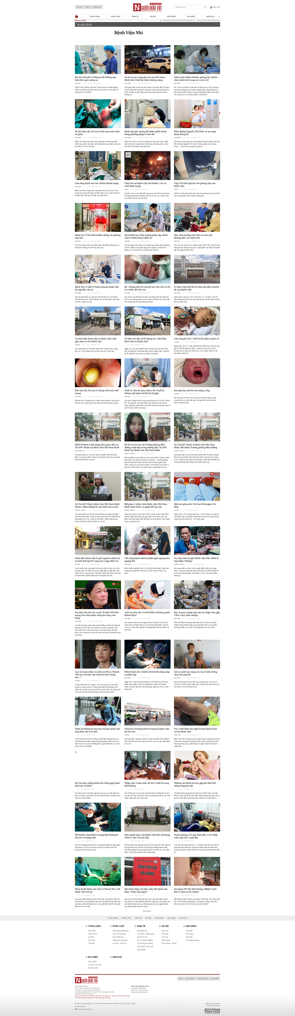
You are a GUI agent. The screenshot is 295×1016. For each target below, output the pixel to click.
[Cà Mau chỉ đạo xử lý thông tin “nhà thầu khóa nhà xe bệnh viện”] (147, 321)
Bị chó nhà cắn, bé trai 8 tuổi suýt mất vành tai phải (97, 133)
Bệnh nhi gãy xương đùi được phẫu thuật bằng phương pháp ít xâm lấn (145, 133)
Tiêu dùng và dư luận (145, 946)
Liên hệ (79, 7)
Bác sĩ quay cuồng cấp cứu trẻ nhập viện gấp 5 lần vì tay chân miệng (197, 613)
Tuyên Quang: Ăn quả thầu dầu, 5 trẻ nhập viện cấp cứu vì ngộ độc (196, 836)
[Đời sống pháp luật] (196, 1011)
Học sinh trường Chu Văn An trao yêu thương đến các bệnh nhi (193, 236)
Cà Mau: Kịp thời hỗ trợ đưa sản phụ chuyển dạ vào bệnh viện (196, 288)
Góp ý (87, 7)
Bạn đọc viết (93, 968)
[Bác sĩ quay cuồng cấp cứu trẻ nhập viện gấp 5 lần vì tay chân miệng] (197, 594)
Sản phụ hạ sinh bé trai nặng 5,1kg (192, 390)
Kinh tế (135, 17)
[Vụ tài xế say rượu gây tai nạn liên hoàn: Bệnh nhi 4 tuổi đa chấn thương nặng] (147, 59)
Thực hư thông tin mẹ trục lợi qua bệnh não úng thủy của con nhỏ (97, 730)
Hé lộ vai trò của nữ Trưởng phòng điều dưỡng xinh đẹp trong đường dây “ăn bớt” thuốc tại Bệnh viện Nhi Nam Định (145, 447)
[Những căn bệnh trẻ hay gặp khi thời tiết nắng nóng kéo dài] (197, 765)
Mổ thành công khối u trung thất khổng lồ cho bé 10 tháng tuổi (96, 836)
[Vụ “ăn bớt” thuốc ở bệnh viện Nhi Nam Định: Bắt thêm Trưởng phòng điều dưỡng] (197, 427)
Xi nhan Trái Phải (94, 965)
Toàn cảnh (95, 17)
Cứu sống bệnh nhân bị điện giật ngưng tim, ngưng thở (147, 559)
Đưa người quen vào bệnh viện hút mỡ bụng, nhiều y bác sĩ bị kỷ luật (147, 836)
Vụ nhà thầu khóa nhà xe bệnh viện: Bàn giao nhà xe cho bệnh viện (96, 340)
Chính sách (92, 934)
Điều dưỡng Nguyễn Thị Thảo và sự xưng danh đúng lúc (195, 133)
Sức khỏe (127, 83)
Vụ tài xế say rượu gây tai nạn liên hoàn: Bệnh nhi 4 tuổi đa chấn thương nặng (145, 78)
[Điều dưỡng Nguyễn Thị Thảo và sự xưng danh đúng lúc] (197, 113)
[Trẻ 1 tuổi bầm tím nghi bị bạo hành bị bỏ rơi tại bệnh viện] (197, 711)
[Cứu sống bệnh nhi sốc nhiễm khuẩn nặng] (98, 165)
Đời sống (171, 17)
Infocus (210, 17)
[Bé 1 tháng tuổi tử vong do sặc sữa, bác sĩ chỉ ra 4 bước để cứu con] (147, 269)
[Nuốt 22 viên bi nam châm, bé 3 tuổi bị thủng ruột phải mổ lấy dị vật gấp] (147, 372)
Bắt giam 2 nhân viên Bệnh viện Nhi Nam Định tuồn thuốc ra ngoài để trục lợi (145, 505)
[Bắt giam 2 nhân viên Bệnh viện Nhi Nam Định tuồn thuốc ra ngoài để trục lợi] (147, 486)
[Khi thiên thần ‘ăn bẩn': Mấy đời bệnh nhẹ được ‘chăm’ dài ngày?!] (147, 871)
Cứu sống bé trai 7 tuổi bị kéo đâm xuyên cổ (196, 338)
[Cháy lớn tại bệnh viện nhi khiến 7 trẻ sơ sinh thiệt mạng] (147, 165)
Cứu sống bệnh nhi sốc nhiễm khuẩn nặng (97, 183)
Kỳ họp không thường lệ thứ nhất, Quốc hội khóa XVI (129, 20)
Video (126, 189)
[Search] (205, 7)
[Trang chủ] (147, 7)
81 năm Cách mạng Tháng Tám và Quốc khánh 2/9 (165, 20)
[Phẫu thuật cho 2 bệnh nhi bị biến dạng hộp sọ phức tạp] (147, 654)
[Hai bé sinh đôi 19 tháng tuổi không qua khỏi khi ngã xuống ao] (98, 59)
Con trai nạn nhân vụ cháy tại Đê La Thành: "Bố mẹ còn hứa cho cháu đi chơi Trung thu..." (97, 674)
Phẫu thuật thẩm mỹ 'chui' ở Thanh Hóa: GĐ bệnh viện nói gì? (97, 890)
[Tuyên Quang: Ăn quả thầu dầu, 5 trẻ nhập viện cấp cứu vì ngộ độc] (197, 817)
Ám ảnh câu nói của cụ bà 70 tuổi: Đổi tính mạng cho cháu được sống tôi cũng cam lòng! (97, 615)
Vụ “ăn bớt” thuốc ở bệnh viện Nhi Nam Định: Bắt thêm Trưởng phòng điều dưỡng (195, 446)
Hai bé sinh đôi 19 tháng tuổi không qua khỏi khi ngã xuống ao (95, 78)
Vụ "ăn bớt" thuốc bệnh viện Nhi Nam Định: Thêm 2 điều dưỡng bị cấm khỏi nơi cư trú (97, 505)
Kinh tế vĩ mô (142, 937)
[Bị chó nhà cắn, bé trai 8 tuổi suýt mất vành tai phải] (98, 113)
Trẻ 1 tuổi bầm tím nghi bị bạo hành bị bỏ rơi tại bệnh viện (195, 730)
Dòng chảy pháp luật (121, 931)
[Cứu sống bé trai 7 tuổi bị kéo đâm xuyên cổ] (197, 321)
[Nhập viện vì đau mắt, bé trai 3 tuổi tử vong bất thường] (147, 765)
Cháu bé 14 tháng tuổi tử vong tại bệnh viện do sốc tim (146, 730)
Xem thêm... (147, 911)
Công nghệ (141, 950)
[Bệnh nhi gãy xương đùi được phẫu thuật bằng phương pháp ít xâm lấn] (147, 113)
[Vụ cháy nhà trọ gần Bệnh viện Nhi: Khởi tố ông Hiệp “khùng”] (197, 540)
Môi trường (166, 940)
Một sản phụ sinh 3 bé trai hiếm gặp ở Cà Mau (195, 505)
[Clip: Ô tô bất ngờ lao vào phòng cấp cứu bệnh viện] (197, 165)
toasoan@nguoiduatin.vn (84, 1009)
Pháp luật (116, 17)
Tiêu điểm (92, 931)
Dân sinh (77, 83)
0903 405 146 (81, 1006)
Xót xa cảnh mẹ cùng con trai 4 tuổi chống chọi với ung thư (195, 673)
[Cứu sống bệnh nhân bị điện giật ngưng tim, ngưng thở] (147, 540)
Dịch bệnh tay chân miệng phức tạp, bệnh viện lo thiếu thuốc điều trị (146, 236)
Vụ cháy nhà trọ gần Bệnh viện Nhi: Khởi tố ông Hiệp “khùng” (196, 559)
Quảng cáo (97, 7)
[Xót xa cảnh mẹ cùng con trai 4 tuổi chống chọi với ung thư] (197, 654)
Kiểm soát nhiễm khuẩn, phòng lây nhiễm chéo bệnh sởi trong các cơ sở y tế (196, 78)
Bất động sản (142, 931)
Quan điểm (177, 137)
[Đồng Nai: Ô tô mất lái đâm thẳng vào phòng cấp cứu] (98, 217)
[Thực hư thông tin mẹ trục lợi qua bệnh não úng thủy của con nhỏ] (98, 711)
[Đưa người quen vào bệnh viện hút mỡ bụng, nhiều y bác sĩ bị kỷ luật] (147, 817)
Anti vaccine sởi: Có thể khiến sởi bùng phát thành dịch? (147, 613)
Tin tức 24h (203, 978)
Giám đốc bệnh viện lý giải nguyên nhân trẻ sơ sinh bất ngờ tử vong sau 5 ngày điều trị (97, 559)
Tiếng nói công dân (120, 940)
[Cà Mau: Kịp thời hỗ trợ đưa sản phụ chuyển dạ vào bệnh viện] (197, 269)
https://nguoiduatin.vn (81, 986)
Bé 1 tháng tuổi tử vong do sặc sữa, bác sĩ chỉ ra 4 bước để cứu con (147, 288)
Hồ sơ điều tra (79, 451)
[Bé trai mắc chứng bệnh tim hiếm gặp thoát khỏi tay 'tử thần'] (98, 765)
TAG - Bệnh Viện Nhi (84, 24)
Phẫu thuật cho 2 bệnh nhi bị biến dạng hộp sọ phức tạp (147, 673)
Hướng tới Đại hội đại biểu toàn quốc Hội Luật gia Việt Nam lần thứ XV (207, 20)
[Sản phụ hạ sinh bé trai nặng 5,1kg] (197, 372)
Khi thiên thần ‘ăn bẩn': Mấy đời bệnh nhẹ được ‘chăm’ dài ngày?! (146, 890)
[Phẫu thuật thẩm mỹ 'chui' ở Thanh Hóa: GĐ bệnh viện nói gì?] (98, 871)
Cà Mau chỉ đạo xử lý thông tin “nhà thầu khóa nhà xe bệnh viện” (145, 340)
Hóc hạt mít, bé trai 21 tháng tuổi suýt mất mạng (97, 392)
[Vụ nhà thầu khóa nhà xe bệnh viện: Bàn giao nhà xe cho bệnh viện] (98, 321)
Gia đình (189, 931)
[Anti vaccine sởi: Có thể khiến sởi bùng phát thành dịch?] (147, 594)
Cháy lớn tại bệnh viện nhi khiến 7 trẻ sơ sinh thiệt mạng (145, 184)
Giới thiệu (190, 978)
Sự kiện (77, 345)
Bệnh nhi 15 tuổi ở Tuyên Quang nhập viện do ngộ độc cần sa (97, 288)
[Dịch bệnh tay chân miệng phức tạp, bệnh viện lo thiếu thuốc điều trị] (147, 217)
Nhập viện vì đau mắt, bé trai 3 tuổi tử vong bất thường (146, 784)
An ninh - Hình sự (129, 453)
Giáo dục (177, 241)
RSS (180, 978)
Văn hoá (165, 937)
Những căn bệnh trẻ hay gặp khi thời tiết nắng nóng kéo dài (195, 784)
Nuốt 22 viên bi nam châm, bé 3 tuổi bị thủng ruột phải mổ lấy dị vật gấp (144, 392)
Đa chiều (191, 17)
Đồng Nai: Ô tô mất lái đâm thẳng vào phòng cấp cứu (98, 236)
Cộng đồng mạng (192, 940)
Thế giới (91, 943)
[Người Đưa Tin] (117, 980)
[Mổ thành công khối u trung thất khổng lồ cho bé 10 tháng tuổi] (98, 817)
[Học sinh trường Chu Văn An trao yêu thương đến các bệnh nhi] (197, 217)
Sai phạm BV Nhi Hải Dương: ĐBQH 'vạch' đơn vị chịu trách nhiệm (195, 890)
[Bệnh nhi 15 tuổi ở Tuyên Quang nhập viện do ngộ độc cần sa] (98, 269)
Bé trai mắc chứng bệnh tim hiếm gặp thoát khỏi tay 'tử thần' (97, 784)
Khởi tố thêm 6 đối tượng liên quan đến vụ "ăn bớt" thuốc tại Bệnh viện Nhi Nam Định (97, 446)
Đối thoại (91, 940)
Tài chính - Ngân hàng (145, 934)
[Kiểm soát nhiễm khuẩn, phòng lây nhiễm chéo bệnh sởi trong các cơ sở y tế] (197, 59)
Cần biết (189, 937)
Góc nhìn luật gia (119, 934)
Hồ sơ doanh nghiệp (145, 940)
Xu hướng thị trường (145, 943)
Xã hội (153, 17)
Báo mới (214, 978)
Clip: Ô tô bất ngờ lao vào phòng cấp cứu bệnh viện (194, 184)
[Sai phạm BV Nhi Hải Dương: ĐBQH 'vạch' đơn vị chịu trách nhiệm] (197, 871)
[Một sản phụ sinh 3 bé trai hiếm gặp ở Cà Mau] (197, 486)
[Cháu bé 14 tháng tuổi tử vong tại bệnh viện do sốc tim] (147, 711)
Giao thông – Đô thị (169, 943)
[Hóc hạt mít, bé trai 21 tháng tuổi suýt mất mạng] (98, 372)
